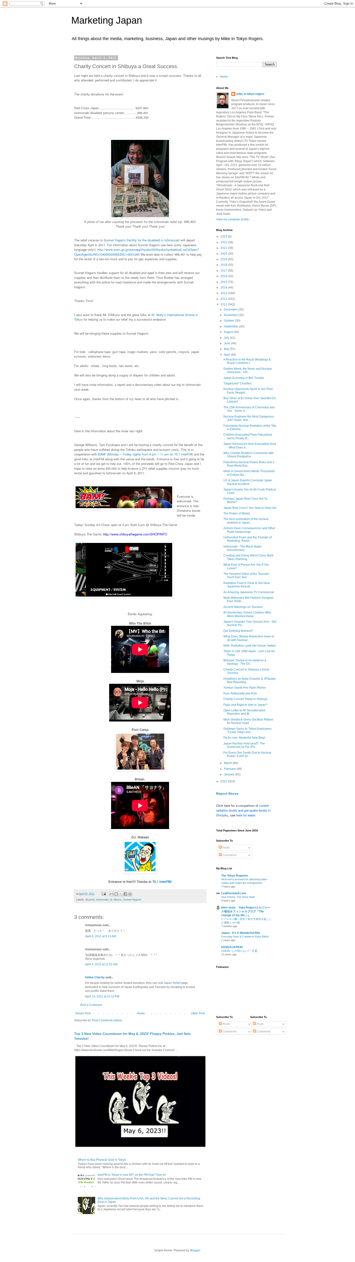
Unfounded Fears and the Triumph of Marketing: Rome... (247, 539)
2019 (224, 259)
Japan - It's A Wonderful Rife (240, 933)
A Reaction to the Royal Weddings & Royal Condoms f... (247, 361)
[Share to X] (120, 894)
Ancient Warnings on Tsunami (243, 607)
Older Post (198, 1013)
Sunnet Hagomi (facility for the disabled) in (134, 240)
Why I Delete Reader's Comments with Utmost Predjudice (248, 454)
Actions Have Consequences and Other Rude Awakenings (249, 529)
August (229, 332)
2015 (224, 282)
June (227, 343)
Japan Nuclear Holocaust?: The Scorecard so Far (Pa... (244, 745)
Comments (229, 855)
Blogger (195, 1250)
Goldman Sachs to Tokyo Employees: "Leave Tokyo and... (247, 730)
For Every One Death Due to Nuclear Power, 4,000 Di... (247, 754)
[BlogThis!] (116, 894)
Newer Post (83, 1013)
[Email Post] (103, 893)
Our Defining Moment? (238, 631)
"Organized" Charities (237, 383)
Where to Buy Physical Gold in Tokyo (102, 1159)
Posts (226, 847)
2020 (224, 253)
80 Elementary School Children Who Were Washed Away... (247, 614)
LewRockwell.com (233, 893)
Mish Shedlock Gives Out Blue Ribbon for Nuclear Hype (248, 721)
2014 (224, 287)
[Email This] (111, 894)
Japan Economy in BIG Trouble (243, 378)
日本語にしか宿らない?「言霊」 (240, 950)
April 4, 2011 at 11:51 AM (101, 964)
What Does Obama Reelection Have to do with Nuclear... (248, 638)
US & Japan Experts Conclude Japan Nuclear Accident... (247, 482)
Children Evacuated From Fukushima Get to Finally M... (247, 436)
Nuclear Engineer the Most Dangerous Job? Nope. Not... (248, 418)
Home (141, 1013)
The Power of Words (236, 513)
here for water (245, 815)
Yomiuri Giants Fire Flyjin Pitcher (244, 687)
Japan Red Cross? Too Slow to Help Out (249, 508)
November (231, 315)
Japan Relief (172, 983)
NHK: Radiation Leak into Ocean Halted (249, 645)
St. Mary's (116, 899)
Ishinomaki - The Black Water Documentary (242, 548)
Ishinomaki (172, 240)
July (227, 337)
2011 (224, 304)
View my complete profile (232, 219)
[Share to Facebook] (125, 894)
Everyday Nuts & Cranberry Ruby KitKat (245, 936)
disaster (89, 899)
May (227, 349)
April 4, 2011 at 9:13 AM (100, 936)
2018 (224, 265)
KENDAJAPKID (232, 947)
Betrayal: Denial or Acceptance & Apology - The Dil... (244, 662)
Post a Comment (91, 1005)
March (228, 763)
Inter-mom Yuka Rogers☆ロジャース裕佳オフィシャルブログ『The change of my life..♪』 (245, 911)
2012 (224, 299)
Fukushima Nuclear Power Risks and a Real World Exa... (248, 464)
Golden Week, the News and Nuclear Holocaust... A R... (247, 370)
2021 (224, 248)
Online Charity (95, 977)
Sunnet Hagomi (132, 899)
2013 (224, 293)
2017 (224, 270)
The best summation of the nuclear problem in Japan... (246, 520)
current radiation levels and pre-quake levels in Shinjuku (243, 810)
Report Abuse (227, 793)
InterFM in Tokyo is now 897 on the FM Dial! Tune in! (132, 1174)
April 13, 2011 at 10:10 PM (102, 996)
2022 (224, 242)
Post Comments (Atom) (107, 1020)
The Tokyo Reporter (234, 875)
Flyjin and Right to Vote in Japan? (245, 705)
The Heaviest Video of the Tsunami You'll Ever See (246, 575)
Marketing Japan (106, 20)
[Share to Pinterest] (130, 894)
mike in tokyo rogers (250, 94)
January (229, 774)
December (231, 309)
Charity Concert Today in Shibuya (245, 699)
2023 (224, 236)
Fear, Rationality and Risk (240, 693)
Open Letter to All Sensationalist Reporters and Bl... (244, 712)
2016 (224, 276)
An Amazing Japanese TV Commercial (248, 592)
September (231, 326)
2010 (224, 781)
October (229, 320)
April (227, 354)
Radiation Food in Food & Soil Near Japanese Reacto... (246, 584)
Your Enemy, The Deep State (238, 896)
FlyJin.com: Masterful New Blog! (244, 737)
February (230, 769)
